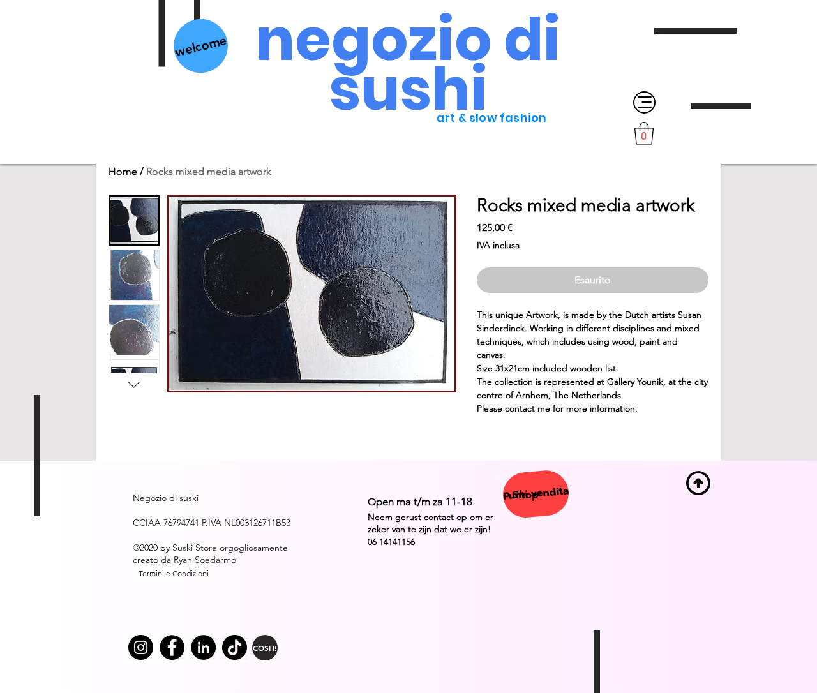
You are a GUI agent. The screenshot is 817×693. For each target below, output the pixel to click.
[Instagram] (140, 647)
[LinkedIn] (203, 647)
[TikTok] (234, 647)
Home (123, 171)
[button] (644, 133)
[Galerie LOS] (172, 647)
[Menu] (644, 102)
